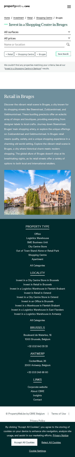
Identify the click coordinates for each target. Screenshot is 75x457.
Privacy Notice (60, 435)
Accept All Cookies (24, 442)
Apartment (37, 259)
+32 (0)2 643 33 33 (37, 346)
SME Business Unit (37, 242)
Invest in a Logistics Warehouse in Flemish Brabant (37, 288)
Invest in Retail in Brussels (37, 284)
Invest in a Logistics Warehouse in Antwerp (37, 313)
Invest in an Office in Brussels (37, 301)
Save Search (63, 53)
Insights (37, 395)
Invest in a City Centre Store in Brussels (37, 280)
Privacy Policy (37, 420)
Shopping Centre (37, 255)
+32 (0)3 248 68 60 (37, 372)
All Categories (37, 265)
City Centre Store (37, 246)
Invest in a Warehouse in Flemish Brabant (37, 305)
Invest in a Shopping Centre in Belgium (23, 68)
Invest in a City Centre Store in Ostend (37, 297)
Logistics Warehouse (37, 238)
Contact (37, 399)
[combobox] (34, 44)
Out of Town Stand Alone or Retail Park (37, 250)
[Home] (17, 6)
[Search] (68, 44)
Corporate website (37, 387)
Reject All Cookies (51, 442)
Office (37, 233)
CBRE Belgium (37, 413)
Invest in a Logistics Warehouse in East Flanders (37, 309)
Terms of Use (58, 413)
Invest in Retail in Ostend (37, 292)
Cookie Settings (37, 450)
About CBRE (37, 391)
